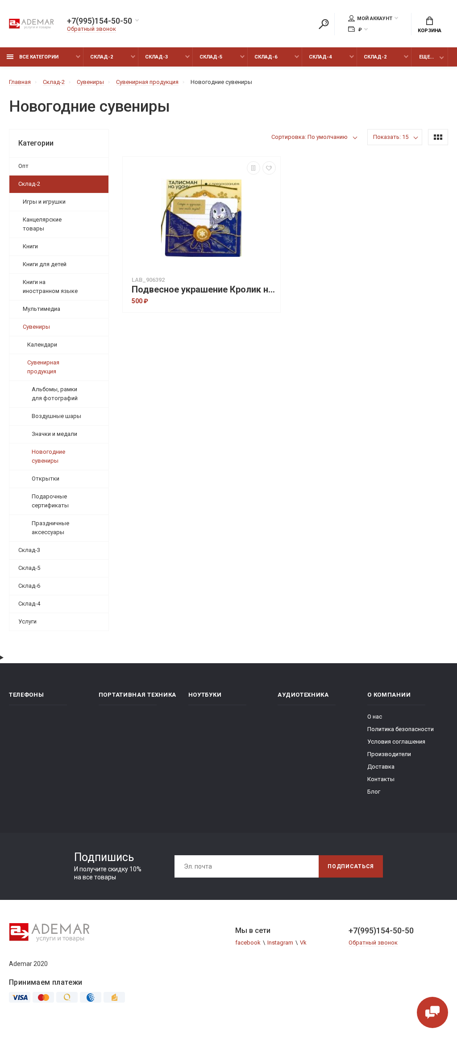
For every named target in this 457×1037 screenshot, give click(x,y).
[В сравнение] (253, 168)
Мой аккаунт (374, 18)
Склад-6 (265, 57)
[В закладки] (269, 168)
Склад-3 (156, 57)
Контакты (381, 779)
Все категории (38, 57)
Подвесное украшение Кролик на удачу (204, 289)
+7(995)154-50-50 (99, 21)
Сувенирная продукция (43, 367)
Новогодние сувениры (48, 456)
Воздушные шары (56, 416)
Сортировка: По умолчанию (309, 137)
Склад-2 (101, 57)
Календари (42, 344)
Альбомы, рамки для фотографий (55, 393)
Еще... (426, 57)
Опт (23, 166)
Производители (389, 754)
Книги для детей (44, 264)
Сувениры (36, 326)
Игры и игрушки (44, 201)
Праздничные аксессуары (50, 527)
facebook (248, 942)
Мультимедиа (41, 308)
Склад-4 (320, 57)
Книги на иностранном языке (50, 286)
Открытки (45, 478)
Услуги (27, 621)
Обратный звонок (91, 28)
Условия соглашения (396, 741)
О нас (374, 716)
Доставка (381, 766)
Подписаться (351, 866)
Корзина (429, 30)
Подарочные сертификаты (50, 501)
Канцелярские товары (42, 224)
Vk (303, 942)
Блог (373, 791)
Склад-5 (210, 57)
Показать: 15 (390, 137)
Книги (30, 246)
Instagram (280, 942)
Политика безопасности (400, 729)
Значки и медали (54, 434)
